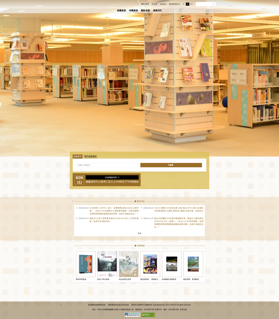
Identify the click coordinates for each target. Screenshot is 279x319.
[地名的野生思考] (129, 264)
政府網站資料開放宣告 (97, 305)
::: (138, 4)
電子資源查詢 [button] (90, 156)
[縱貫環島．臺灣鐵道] (193, 264)
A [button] (187, 4)
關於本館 (145, 10)
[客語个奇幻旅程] (107, 264)
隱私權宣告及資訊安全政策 (118, 305)
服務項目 (157, 10)
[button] (213, 4)
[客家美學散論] (86, 264)
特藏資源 (133, 10)
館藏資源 (121, 10)
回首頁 (154, 4)
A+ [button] (191, 4)
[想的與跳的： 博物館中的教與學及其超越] (150, 264)
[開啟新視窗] (132, 315)
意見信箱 (183, 309)
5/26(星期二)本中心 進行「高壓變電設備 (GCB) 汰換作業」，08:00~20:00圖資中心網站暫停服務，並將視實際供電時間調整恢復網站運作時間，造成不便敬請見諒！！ (114, 211)
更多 (139, 233)
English (163, 4)
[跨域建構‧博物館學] (172, 264)
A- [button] (184, 4)
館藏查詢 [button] (78, 156)
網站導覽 (145, 4)
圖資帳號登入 (175, 4)
